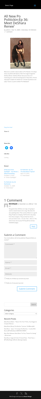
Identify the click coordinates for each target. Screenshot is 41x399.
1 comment (8, 32)
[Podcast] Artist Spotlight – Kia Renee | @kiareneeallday (11, 171)
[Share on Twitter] (9, 137)
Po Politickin (32, 30)
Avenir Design (28, 396)
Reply (33, 226)
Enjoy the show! (8, 127)
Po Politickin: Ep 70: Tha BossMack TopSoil (27, 170)
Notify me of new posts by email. (14, 283)
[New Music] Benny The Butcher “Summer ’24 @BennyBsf (19, 326)
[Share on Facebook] (5, 137)
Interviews (24, 30)
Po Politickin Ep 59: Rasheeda (10, 183)
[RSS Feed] (12, 137)
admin (8, 30)
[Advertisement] (20, 104)
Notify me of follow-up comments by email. (17, 278)
